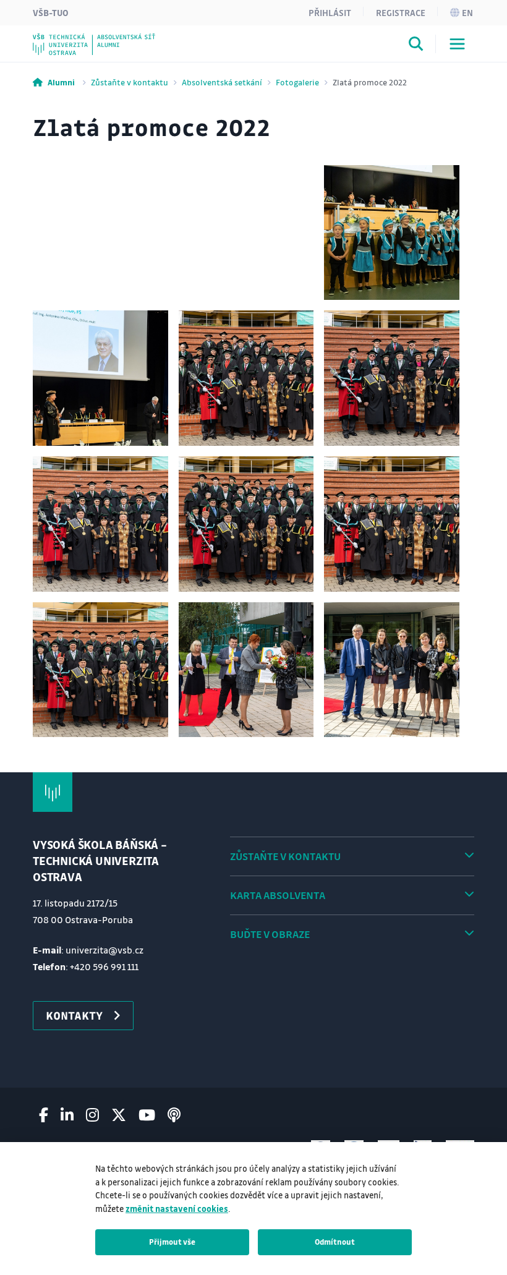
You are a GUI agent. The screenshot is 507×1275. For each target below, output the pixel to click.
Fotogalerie (297, 82)
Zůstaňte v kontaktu (129, 82)
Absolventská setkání (222, 82)
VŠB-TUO (51, 12)
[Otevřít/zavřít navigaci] (457, 44)
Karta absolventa (277, 895)
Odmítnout (335, 1242)
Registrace (400, 12)
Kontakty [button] (74, 1015)
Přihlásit (330, 12)
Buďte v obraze (270, 933)
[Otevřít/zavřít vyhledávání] (416, 45)
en (467, 12)
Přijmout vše (172, 1242)
